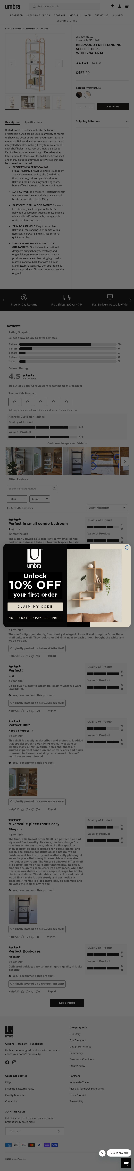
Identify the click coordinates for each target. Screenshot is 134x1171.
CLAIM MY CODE (35, 606)
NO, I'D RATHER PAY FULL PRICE (35, 618)
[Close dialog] (127, 547)
